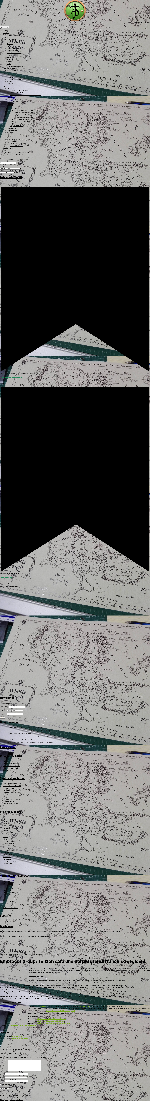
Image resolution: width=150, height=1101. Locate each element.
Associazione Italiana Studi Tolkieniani (139, 22)
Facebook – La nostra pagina (11, 766)
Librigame (10, 137)
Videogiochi (25, 1049)
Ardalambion (7, 817)
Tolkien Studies (7, 863)
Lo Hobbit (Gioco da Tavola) (18, 143)
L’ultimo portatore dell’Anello (22, 119)
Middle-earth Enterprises (20, 1038)
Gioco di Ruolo (11, 139)
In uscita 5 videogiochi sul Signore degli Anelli (60, 1011)
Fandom (9, 97)
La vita (9, 64)
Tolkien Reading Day (12, 50)
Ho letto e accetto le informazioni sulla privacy (15, 703)
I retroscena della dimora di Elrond (23, 117)
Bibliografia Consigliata (10, 68)
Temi (4, 86)
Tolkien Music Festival (9, 861)
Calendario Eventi (8, 148)
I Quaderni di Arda (8, 59)
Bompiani (6, 821)
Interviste (10, 81)
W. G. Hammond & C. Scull (10, 908)
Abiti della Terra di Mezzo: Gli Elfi (19, 123)
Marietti (5, 839)
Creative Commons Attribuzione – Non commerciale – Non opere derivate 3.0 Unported (58, 952)
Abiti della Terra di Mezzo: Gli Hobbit (20, 121)
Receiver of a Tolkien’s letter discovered (18, 159)
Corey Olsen (6, 883)
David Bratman (7, 885)
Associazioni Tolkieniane (17, 99)
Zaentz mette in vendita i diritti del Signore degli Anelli (53, 1023)
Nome (2, 1074)
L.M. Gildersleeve (8, 901)
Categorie (3, 166)
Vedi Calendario (4, 583)
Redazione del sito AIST (14, 35)
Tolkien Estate (7, 852)
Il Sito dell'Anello (8, 832)
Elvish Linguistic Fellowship (11, 828)
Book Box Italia (11, 727)
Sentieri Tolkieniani (8, 794)
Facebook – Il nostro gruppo (11, 763)
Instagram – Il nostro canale (11, 768)
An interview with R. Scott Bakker (16, 154)
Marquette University (9, 841)
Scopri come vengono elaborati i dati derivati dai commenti (45, 1092)
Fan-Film (13, 103)
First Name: (3, 710)
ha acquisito (43, 1006)
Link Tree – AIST (8, 770)
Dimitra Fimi (7, 890)
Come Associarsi (12, 39)
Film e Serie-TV (11, 88)
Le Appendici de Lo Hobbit (21, 115)
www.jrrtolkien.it (5, 931)
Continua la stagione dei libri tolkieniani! (26, 733)
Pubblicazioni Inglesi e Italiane (15, 66)
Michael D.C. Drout (8, 903)
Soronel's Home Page (9, 846)
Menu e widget (4, 27)
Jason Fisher (7, 894)
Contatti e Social (12, 37)
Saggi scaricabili (11, 70)
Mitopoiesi (10, 46)
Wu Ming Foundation (9, 868)
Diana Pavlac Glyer (8, 888)
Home (5, 30)
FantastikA (10, 44)
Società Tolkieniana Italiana (11, 797)
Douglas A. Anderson (9, 892)
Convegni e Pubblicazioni (14, 72)
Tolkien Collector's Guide (10, 850)
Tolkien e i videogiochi (16, 135)
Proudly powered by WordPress (14, 1100)
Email (2, 1077)
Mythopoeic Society (9, 788)
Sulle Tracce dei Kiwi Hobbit (22, 106)
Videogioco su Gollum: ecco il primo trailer (23, 1025)
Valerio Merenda (12, 733)
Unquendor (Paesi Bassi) (10, 803)
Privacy (2, 1100)
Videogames (10, 132)
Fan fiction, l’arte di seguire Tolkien (24, 110)
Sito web (2, 1081)
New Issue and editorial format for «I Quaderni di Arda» (22, 157)
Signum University (8, 843)
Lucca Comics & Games (14, 53)
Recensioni (10, 77)
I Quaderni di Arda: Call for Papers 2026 (18, 152)
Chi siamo (6, 33)
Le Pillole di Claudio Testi (14, 79)
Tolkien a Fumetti (12, 128)
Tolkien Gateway (8, 854)
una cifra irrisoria (84, 1006)
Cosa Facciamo (7, 42)
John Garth (6, 899)
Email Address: (4, 706)
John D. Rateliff (8, 897)
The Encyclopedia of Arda (10, 848)
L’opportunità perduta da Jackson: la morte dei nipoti (25, 95)
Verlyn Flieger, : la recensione (30, 727)
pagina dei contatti (144, 952)
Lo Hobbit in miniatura (16, 146)
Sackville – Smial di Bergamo (11, 792)
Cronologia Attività (12, 55)
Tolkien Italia (7, 857)
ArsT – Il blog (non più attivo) (11, 761)
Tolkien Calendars (12, 130)
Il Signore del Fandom (16, 126)
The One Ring (14, 141)
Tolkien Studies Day (12, 48)
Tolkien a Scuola (11, 84)
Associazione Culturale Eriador (12, 783)
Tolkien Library (7, 859)
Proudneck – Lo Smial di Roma (12, 790)
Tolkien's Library (8, 865)
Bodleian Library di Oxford (10, 819)
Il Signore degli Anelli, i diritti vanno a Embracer (51, 1019)
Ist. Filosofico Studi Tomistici (12, 786)
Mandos (5, 837)
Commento (3, 1070)
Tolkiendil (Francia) (8, 801)
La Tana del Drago (8, 57)
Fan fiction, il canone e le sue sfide (24, 112)
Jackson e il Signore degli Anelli (19, 90)
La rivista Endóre (8, 834)
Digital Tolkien (7, 826)
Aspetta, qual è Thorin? (17, 92)
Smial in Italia (14, 101)
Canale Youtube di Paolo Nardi (12, 823)
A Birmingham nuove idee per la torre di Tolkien (25, 739)
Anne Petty (6, 881)
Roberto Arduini (17, 1049)
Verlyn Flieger (7, 905)
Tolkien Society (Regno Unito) (11, 799)
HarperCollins (7, 830)
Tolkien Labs (10, 75)
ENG (4, 150)
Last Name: (3, 714)
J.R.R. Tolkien (7, 61)
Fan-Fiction (13, 108)
